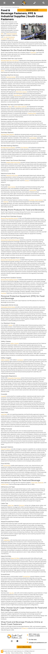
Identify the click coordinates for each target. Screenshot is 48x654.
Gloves (10, 325)
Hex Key (11, 593)
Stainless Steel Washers (7, 134)
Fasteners (33, 52)
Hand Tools (34, 482)
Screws (27, 180)
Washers (5, 201)
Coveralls (3, 396)
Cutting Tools (4, 484)
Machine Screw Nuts (12, 175)
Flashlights (7, 540)
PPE (2, 33)
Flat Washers (24, 147)
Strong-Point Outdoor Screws (9, 279)
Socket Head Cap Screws (13, 162)
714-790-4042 (32, 639)
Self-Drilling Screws (21, 91)
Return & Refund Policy (17, 652)
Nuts (10, 106)
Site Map (8, 652)
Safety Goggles (5, 360)
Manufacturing (18, 95)
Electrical (21, 505)
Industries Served (7, 7)
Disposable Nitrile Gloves (8, 307)
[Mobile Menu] (4, 3)
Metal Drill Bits (15, 558)
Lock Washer (33, 138)
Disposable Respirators (14, 378)
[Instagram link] (11, 641)
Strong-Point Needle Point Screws (10, 259)
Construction (32, 190)
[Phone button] (34, 3)
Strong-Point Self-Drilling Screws (10, 240)
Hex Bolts (31, 200)
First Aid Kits (6, 465)
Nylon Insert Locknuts (20, 106)
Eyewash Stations (6, 449)
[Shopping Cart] (13, 3)
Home (2, 7)
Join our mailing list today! (24, 647)
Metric (2, 70)
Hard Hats (4, 414)
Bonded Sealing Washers (8, 147)
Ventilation (20, 360)
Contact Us (25, 628)
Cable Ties (11, 505)
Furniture (3, 293)
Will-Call (11, 38)
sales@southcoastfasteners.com (38, 642)
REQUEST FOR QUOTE (32, 10)
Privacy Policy (27, 652)
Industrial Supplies (11, 33)
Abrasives (40, 482)
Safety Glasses (15, 343)
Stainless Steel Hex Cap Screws (9, 60)
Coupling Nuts (32, 113)
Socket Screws (39, 200)
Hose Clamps (11, 187)
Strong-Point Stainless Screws (9, 218)
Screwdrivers (26, 576)
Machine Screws (10, 77)
